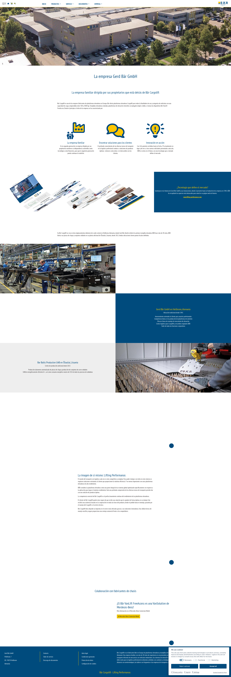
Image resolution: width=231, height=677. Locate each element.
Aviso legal (85, 653)
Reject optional (184, 666)
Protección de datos (87, 660)
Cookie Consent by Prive (220, 672)
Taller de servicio (48, 657)
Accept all (213, 666)
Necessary (188, 660)
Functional (201, 660)
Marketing (215, 660)
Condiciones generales (88, 657)
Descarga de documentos (50, 660)
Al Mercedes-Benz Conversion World (128, 616)
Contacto (45, 653)
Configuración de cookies (89, 664)
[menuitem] (44, 4)
